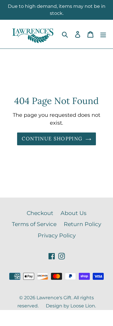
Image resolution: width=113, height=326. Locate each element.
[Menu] (103, 34)
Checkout (40, 213)
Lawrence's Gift (54, 297)
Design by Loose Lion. (71, 306)
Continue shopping (52, 138)
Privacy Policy (57, 235)
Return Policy (82, 224)
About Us (73, 213)
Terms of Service (34, 224)
